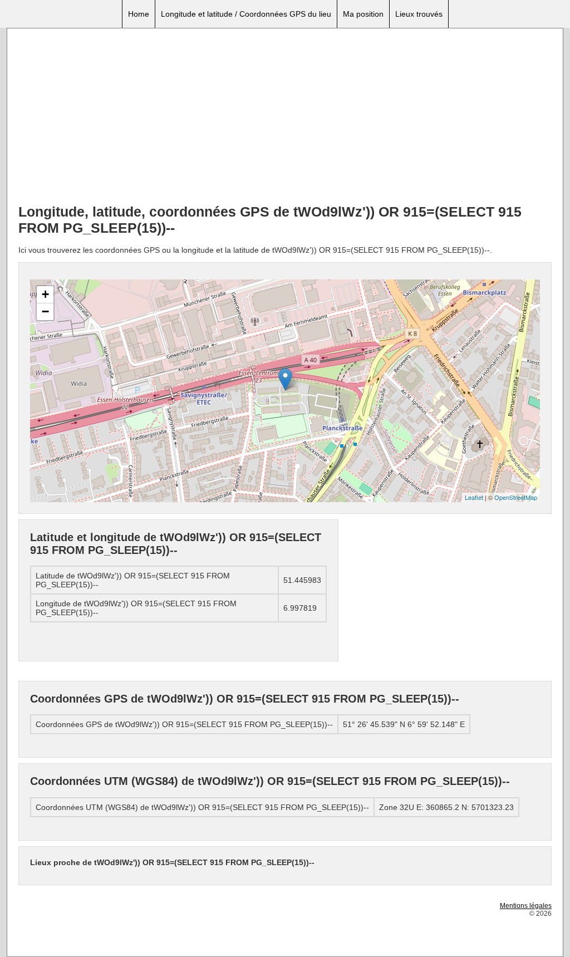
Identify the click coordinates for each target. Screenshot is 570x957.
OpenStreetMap (515, 497)
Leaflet (474, 497)
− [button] (45, 311)
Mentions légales (526, 906)
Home (138, 13)
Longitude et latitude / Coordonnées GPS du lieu (246, 13)
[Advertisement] (285, 117)
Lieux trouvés (419, 13)
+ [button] (45, 294)
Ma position (363, 13)
